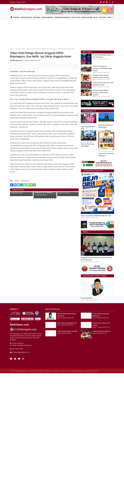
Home (11, 49)
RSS (12, 371)
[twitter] (103, 2)
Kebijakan (36, 17)
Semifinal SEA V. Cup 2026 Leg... (102, 331)
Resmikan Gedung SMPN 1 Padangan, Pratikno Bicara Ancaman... (100, 92)
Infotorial (102, 17)
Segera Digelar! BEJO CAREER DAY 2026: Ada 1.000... (96, 215)
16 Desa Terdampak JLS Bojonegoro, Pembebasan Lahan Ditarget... (102, 68)
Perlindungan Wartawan (77, 371)
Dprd (17, 180)
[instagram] (109, 2)
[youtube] (106, 2)
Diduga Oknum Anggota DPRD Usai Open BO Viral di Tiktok (44, 99)
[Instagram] (23, 358)
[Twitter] (15, 358)
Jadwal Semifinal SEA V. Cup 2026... (67, 331)
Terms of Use (56, 371)
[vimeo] (112, 2)
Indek (109, 17)
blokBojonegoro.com (16, 60)
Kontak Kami (39, 371)
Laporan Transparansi (92, 371)
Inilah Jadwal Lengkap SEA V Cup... (67, 323)
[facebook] (100, 2)
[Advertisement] (62, 33)
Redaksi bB (47, 371)
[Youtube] (19, 358)
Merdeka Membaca (86, 298)
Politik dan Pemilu (20, 49)
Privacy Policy (65, 371)
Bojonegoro (26, 180)
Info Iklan (31, 371)
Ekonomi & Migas (26, 17)
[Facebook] (11, 358)
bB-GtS (96, 17)
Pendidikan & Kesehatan (62, 17)
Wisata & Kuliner (87, 17)
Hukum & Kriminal (47, 17)
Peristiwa (16, 17)
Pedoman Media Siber (21, 371)
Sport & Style (75, 17)
